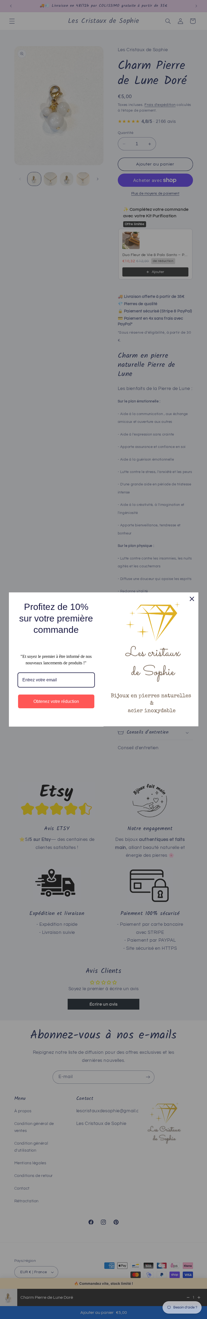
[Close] (191, 598)
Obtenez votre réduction (56, 701)
